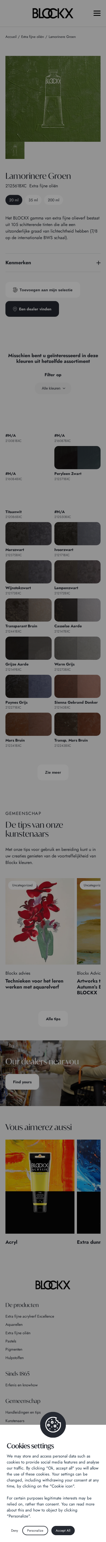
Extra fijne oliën (17, 1333)
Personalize (35, 1530)
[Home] (53, 1285)
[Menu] (97, 13)
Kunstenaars (14, 1420)
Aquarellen (14, 1324)
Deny (14, 1530)
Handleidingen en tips (23, 1412)
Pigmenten (13, 1349)
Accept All (63, 1530)
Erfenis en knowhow (21, 1385)
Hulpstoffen (14, 1357)
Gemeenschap (22, 1401)
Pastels (10, 1341)
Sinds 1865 (17, 1373)
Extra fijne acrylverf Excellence (29, 1316)
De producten (22, 1305)
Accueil (11, 36)
